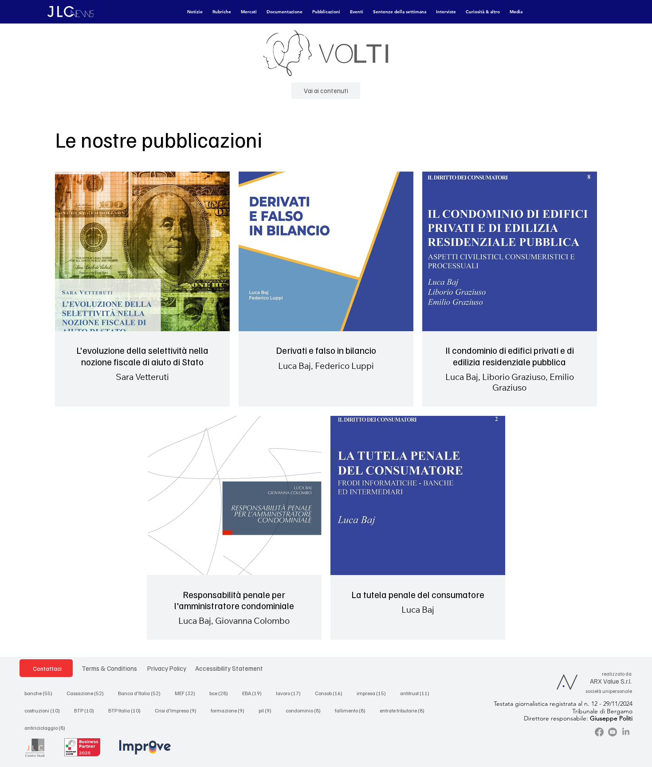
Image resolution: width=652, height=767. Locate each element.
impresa (374, 693)
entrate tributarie (405, 710)
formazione (230, 710)
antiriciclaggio (47, 727)
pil (268, 710)
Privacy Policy (166, 668)
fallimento (353, 710)
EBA (254, 693)
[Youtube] (612, 732)
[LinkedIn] (625, 732)
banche (41, 693)
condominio (306, 710)
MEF (187, 693)
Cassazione (88, 693)
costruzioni (44, 710)
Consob (331, 693)
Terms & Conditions (109, 668)
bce (221, 693)
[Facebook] (599, 732)
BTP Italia (127, 710)
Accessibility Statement (229, 668)
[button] (195, 12)
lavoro (291, 693)
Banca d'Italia (142, 693)
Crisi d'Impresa (178, 710)
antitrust (417, 693)
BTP (86, 710)
